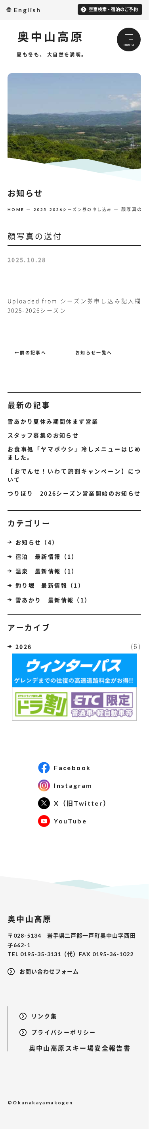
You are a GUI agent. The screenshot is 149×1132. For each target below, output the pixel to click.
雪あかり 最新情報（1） (53, 600)
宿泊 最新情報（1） (46, 556)
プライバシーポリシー (63, 1032)
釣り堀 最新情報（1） (49, 585)
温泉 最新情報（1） (46, 571)
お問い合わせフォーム (49, 971)
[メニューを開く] (129, 39)
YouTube (70, 821)
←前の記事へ (30, 352)
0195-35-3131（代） (49, 954)
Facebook (72, 767)
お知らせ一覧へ (94, 352)
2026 (23, 646)
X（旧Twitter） (82, 803)
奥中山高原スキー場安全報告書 (75, 1048)
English (27, 9)
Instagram (73, 785)
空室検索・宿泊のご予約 (113, 9)
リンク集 (44, 1016)
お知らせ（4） (37, 542)
